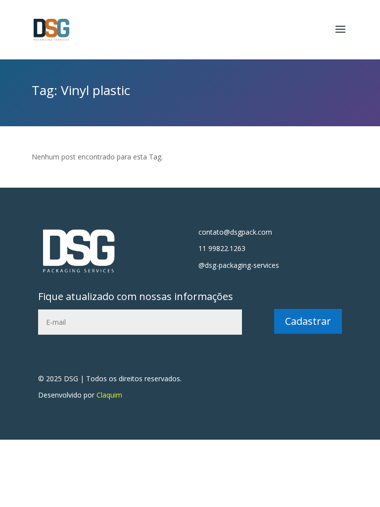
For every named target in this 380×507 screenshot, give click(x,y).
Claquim (109, 395)
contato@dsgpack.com (235, 232)
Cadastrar (308, 321)
